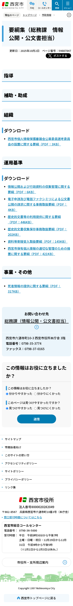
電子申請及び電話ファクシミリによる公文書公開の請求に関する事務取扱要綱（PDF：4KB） (39, 204)
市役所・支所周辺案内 (32, 562)
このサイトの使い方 (17, 455)
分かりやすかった (20, 393)
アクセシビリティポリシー (21, 463)
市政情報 (46, 14)
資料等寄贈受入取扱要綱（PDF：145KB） (38, 241)
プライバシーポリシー (18, 479)
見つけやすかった (20, 408)
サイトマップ (13, 439)
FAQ (32, 7)
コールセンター (44, 7)
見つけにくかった (49, 408)
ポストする (60, 55)
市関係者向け (13, 447)
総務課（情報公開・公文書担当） (36, 321)
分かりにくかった (49, 393)
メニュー (68, 7)
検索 (57, 7)
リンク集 (10, 487)
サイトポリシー (14, 471)
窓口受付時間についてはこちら (23, 517)
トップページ (30, 14)
